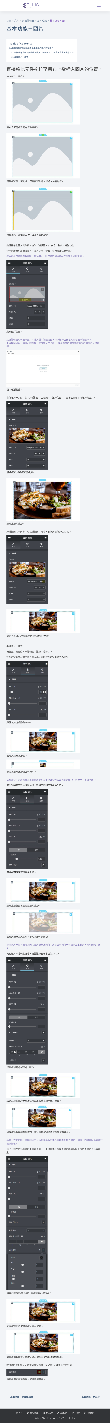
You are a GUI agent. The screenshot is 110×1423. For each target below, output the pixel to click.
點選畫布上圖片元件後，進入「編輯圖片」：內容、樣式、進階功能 (43, 52)
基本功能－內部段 (90, 1397)
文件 (16, 20)
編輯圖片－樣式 (21, 57)
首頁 (8, 20)
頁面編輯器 (28, 20)
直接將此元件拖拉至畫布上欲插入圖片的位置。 (32, 47)
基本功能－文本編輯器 (21, 1397)
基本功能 (42, 20)
